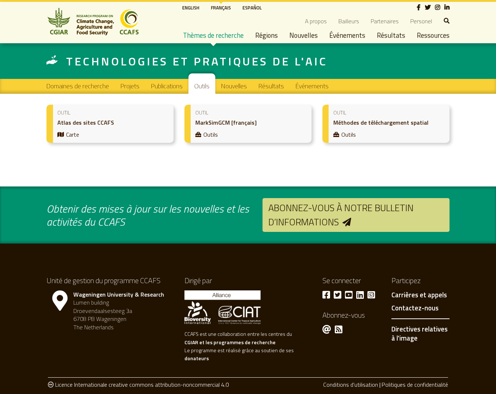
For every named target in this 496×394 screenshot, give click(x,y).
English (190, 7)
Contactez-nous (415, 308)
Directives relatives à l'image (419, 333)
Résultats (391, 35)
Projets (130, 86)
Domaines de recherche (77, 86)
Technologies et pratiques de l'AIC (197, 61)
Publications (167, 86)
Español (252, 7)
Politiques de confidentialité (415, 385)
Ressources (433, 35)
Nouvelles (303, 35)
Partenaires (385, 21)
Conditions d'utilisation (350, 385)
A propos (316, 21)
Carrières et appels (419, 295)
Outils (202, 86)
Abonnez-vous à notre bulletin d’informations (341, 215)
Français (221, 7)
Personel (421, 21)
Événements (347, 35)
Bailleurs (348, 21)
